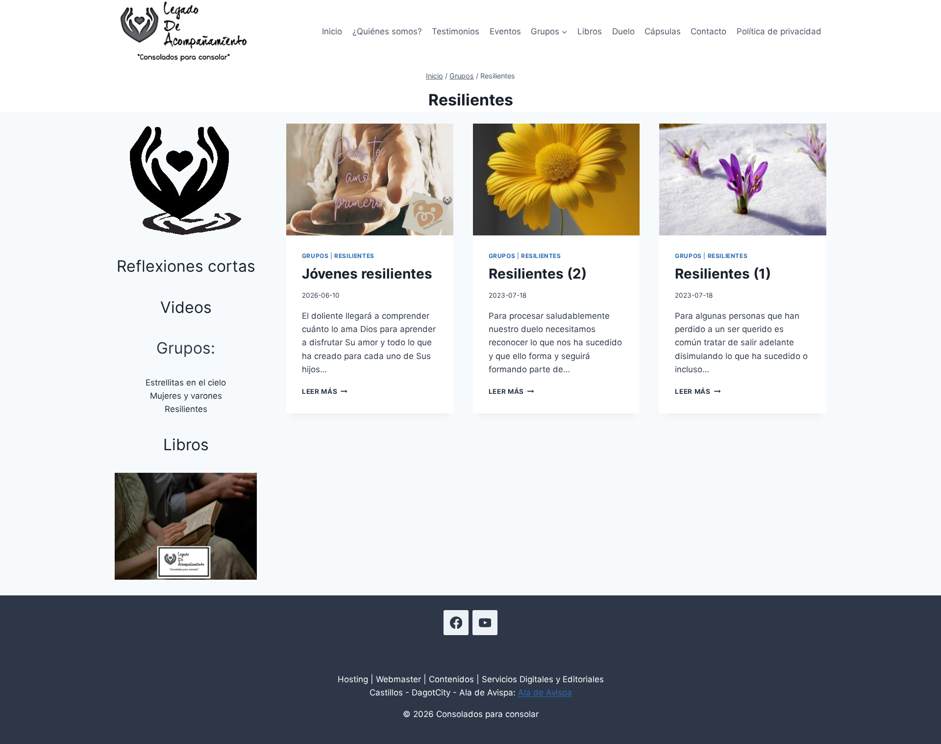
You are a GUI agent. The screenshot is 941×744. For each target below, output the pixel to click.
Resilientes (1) (723, 273)
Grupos (315, 255)
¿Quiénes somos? (387, 31)
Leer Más (324, 391)
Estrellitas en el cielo (186, 382)
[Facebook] (456, 622)
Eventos (505, 31)
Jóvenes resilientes (367, 273)
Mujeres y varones (186, 396)
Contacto (708, 31)
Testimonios (455, 31)
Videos (186, 307)
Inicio (332, 31)
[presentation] (369, 179)
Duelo (623, 31)
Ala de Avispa (545, 692)
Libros (589, 31)
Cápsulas (662, 31)
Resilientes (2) (538, 273)
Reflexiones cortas (186, 266)
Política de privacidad (779, 31)
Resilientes (354, 255)
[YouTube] (484, 622)
